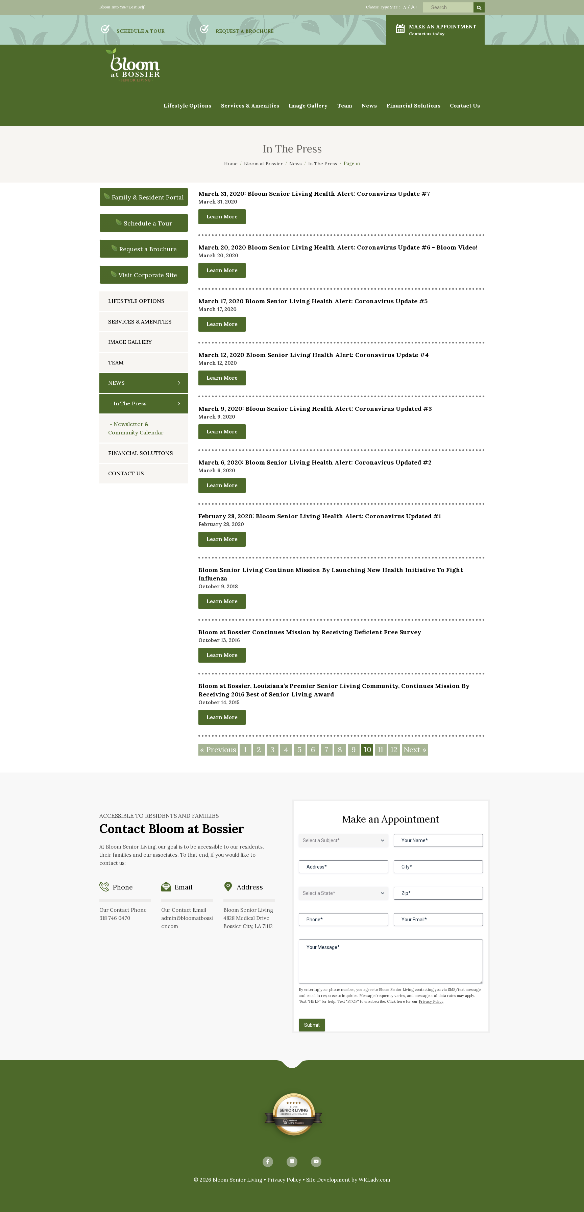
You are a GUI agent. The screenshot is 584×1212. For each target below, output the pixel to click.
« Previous (218, 749)
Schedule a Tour (148, 223)
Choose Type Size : (383, 6)
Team (344, 105)
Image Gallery (130, 341)
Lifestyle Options (136, 301)
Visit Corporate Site (148, 275)
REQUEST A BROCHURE (245, 31)
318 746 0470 (114, 918)
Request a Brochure (148, 249)
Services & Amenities (250, 105)
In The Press (130, 403)
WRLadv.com (374, 1180)
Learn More (222, 216)
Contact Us (465, 105)
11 (380, 749)
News (116, 382)
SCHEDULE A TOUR (141, 31)
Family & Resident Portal (148, 197)
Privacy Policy (431, 1001)
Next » (415, 749)
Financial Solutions (413, 105)
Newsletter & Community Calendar (136, 428)
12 (394, 749)
